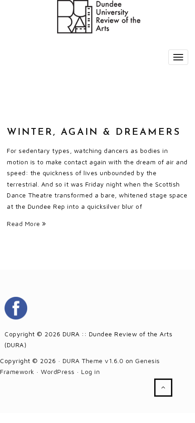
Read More (24, 223)
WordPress (58, 371)
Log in (90, 371)
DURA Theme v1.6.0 (93, 360)
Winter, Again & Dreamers (94, 132)
